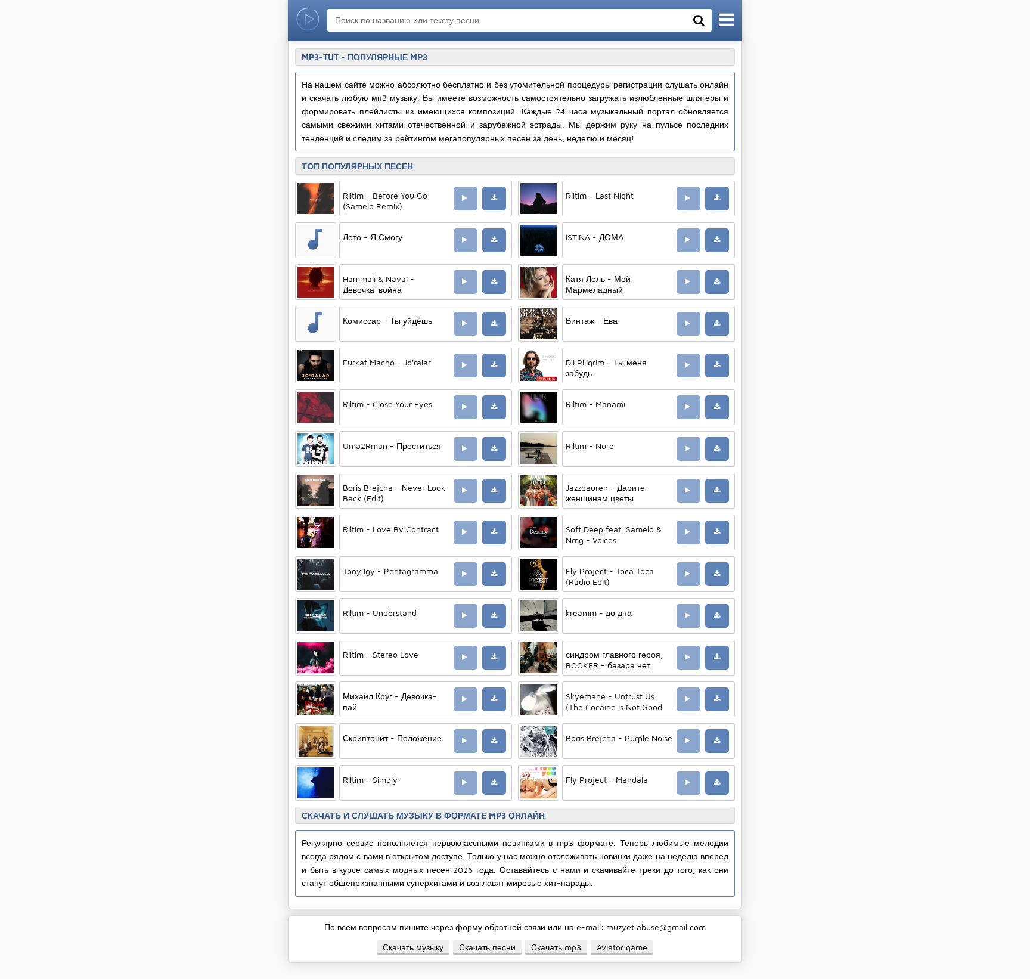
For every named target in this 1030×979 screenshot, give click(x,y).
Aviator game (622, 947)
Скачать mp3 (556, 947)
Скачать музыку (413, 947)
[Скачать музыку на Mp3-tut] (307, 20)
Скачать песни (487, 947)
